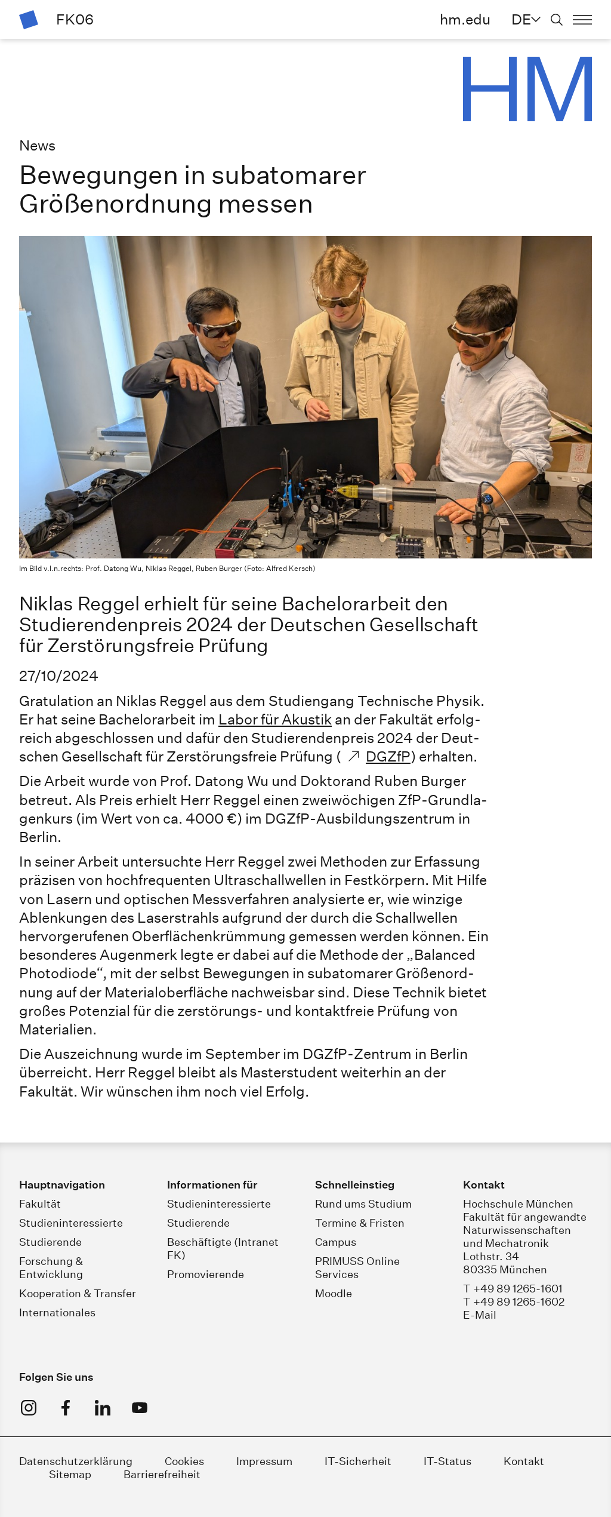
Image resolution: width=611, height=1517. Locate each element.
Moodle (333, 1293)
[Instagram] (28, 1407)
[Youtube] (139, 1407)
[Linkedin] (102, 1407)
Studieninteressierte (71, 1223)
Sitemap (70, 1474)
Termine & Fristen (360, 1223)
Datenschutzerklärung (75, 1461)
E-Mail (479, 1315)
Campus (335, 1242)
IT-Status (447, 1461)
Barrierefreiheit (162, 1474)
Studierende (50, 1242)
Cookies (184, 1461)
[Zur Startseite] (28, 19)
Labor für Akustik (275, 719)
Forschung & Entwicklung (51, 1267)
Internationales (57, 1312)
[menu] (582, 19)
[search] (557, 20)
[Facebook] (65, 1407)
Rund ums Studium (363, 1203)
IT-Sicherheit (358, 1461)
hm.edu (465, 19)
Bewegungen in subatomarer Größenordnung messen (192, 189)
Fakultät (40, 1203)
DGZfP (388, 756)
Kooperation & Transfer (77, 1293)
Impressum (264, 1461)
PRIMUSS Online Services (357, 1267)
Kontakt (524, 1461)
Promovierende (205, 1274)
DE (521, 19)
